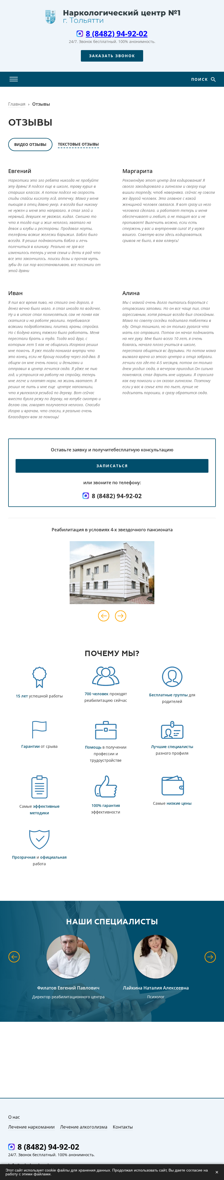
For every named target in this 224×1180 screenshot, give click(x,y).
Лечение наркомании (31, 1127)
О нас (14, 1117)
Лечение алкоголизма (83, 1127)
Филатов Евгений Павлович (68, 988)
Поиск (200, 79)
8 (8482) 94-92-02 (117, 33)
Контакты (123, 1127)
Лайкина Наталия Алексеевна (156, 988)
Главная (16, 104)
